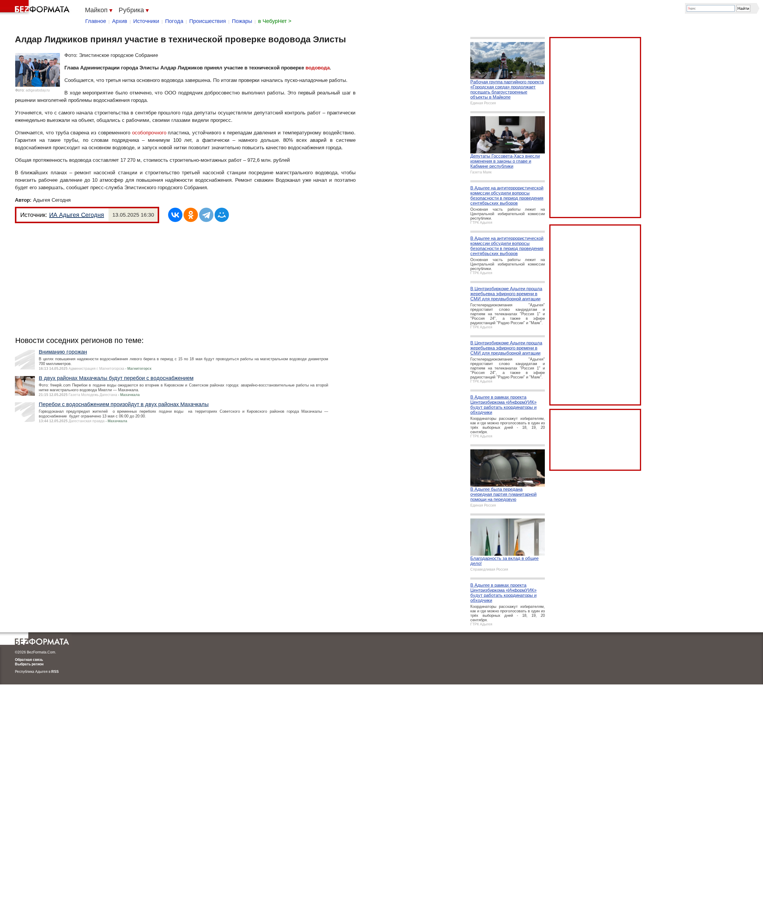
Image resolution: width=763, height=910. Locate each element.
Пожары (242, 21)
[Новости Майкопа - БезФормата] (36, 7)
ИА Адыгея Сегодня (76, 215)
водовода (317, 68)
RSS (55, 672)
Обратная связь (29, 660)
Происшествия (207, 21)
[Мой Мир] (222, 215)
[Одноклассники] (191, 215)
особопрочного (149, 133)
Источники (146, 21)
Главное (95, 21)
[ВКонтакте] (175, 215)
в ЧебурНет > (274, 21)
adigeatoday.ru (38, 90)
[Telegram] (206, 215)
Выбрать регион (29, 664)
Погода (174, 21)
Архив (119, 21)
